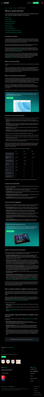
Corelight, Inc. (6, 386)
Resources (10, 7)
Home (6, 7)
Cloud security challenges (9, 26)
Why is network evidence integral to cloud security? (13, 30)
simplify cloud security (29, 318)
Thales (38, 78)
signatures (26, 298)
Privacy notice (15, 354)
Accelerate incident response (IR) (11, 309)
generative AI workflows (13, 57)
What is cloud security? (8, 19)
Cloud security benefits (8, 25)
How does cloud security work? (10, 23)
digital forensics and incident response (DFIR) (18, 300)
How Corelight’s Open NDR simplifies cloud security (13, 32)
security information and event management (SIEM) (27, 279)
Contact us (31, 339)
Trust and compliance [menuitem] (37, 392)
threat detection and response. (17, 49)
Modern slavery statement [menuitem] (38, 394)
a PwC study (16, 82)
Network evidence (8, 53)
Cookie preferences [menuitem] (37, 386)
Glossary (14, 7)
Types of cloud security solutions (10, 28)
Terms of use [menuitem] (36, 390)
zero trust (25, 264)
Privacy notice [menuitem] (36, 388)
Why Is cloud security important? (10, 21)
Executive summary (8, 17)
